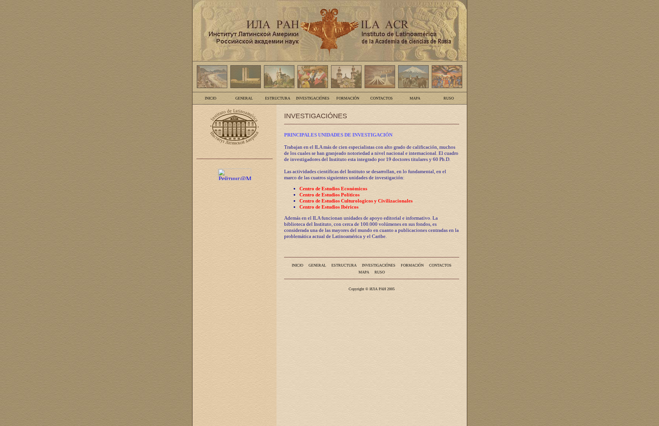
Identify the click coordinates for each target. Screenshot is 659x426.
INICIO (210, 98)
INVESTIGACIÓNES (313, 98)
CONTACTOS (381, 98)
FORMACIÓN (347, 98)
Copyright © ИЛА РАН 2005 (372, 289)
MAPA (415, 98)
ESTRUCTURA (277, 98)
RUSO (449, 98)
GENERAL (244, 98)
